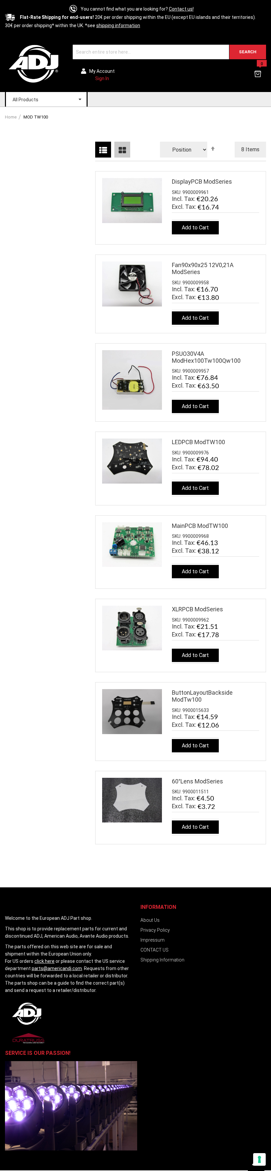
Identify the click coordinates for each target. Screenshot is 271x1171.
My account (102, 71)
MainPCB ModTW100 (200, 525)
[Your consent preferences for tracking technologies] (259, 1159)
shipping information (118, 25)
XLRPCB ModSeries (197, 609)
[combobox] (169, 52)
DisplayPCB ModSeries (202, 181)
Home (11, 117)
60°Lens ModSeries (197, 781)
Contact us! (181, 9)
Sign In (102, 78)
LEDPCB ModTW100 (198, 442)
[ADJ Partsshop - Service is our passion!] (34, 63)
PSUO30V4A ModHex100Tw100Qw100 (206, 357)
